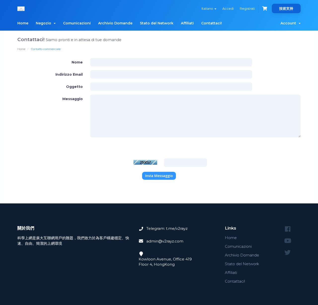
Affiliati (187, 23)
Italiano (207, 8)
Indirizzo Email (69, 74)
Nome (77, 62)
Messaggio (72, 99)
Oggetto (74, 86)
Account (289, 23)
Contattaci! (211, 23)
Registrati (247, 8)
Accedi (228, 8)
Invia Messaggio (159, 175)
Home (22, 23)
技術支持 (286, 8)
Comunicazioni (77, 23)
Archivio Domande (115, 23)
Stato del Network (156, 23)
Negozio (44, 23)
